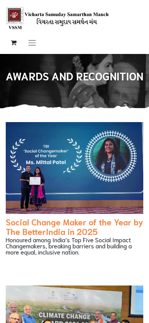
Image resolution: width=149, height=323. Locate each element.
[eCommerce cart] (13, 42)
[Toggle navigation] (32, 42)
